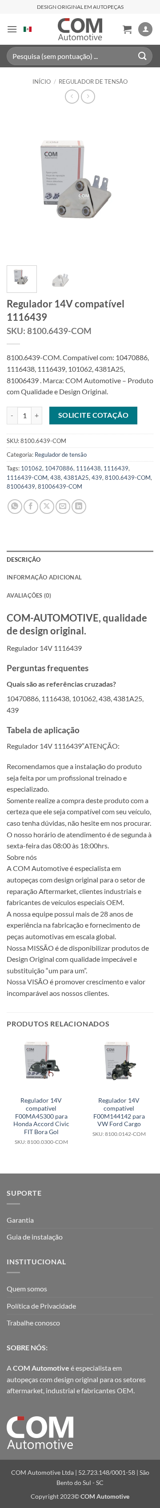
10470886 (59, 468)
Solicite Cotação (93, 415)
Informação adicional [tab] (44, 577)
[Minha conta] (145, 29)
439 (97, 477)
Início (41, 81)
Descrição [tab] (23, 559)
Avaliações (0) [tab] (29, 595)
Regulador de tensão (93, 81)
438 (55, 477)
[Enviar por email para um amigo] (63, 506)
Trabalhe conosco (33, 1322)
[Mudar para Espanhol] (28, 29)
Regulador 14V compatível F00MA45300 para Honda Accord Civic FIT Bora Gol (41, 1120)
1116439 (116, 468)
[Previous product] (88, 96)
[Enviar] (143, 56)
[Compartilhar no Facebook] (31, 506)
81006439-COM (60, 486)
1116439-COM (27, 477)
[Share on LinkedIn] (79, 506)
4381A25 (76, 477)
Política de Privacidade (41, 1306)
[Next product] (72, 96)
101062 (31, 468)
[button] (12, 29)
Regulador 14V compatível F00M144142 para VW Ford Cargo (119, 1117)
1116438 (88, 468)
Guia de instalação (35, 1236)
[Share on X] (47, 506)
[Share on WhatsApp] (15, 506)
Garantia (20, 1220)
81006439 (21, 486)
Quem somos (27, 1288)
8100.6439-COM (128, 477)
